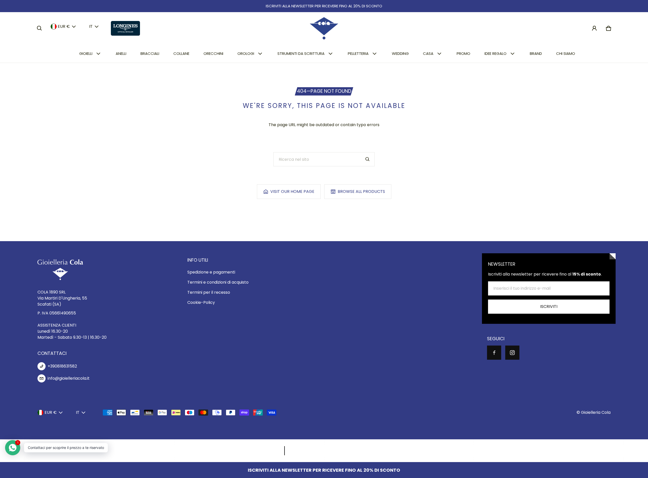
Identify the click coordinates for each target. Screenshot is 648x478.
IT (91, 26)
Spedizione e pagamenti (211, 272)
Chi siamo (565, 53)
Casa (428, 53)
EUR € (64, 26)
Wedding (400, 53)
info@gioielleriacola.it (69, 378)
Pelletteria (358, 53)
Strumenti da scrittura (301, 53)
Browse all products (361, 191)
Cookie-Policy (201, 302)
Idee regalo (495, 53)
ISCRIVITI (548, 306)
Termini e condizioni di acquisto (218, 282)
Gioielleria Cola (596, 412)
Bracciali (149, 53)
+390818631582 (62, 366)
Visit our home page (292, 191)
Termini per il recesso (208, 292)
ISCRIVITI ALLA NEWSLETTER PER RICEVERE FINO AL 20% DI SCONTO (324, 6)
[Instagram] (512, 353)
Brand (536, 53)
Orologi (245, 53)
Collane (181, 53)
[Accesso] (594, 28)
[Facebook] (494, 353)
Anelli (121, 53)
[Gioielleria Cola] (324, 28)
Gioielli (85, 53)
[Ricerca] (367, 159)
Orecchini (213, 53)
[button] (39, 28)
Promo (463, 53)
